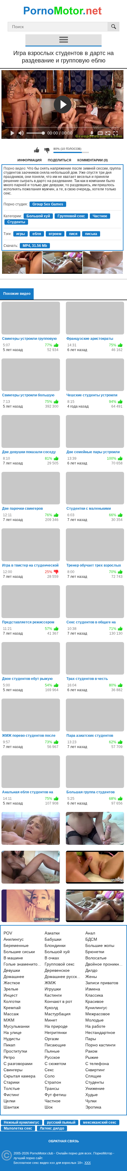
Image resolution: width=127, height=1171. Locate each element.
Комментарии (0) (92, 160)
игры (20, 234)
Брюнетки (94, 951)
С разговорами (18, 1063)
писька (91, 234)
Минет (51, 1020)
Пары (90, 1038)
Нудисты (12, 1038)
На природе (56, 1026)
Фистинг (11, 1094)
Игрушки (53, 989)
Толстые (12, 1088)
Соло (50, 1076)
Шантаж (11, 1107)
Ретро (9, 1057)
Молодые (94, 1020)
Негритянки (56, 1032)
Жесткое (12, 982)
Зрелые (11, 989)
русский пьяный (61, 1122)
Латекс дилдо (52, 1128)
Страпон (53, 1082)
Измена (92, 989)
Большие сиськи (19, 951)
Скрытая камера (19, 1076)
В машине (13, 958)
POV (8, 933)
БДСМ (91, 939)
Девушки (12, 970)
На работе (95, 1026)
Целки (9, 1100)
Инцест (10, 995)
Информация (29, 160)
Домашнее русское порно (70, 976)
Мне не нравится (47, 150)
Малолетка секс (18, 1128)
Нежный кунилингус (21, 1122)
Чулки (91, 1100)
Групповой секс (71, 216)
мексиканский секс (99, 1122)
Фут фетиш (55, 1094)
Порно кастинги (100, 1045)
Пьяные (52, 1051)
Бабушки (53, 939)
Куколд (51, 1007)
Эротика (93, 1107)
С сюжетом (55, 1063)
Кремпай (12, 1007)
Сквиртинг (95, 1069)
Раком (91, 1051)
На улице (13, 1032)
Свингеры (13, 1069)
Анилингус (14, 939)
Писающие (55, 1045)
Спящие (93, 1076)
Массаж (11, 1013)
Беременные (16, 945)
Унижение (95, 1088)
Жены (91, 976)
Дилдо (91, 970)
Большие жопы (99, 945)
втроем (55, 234)
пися (73, 234)
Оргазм (52, 1038)
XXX (87, 1162)
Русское (52, 1057)
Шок (49, 1107)
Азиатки (52, 933)
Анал (90, 933)
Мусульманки (17, 1026)
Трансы (52, 1088)
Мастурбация (58, 1013)
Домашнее (14, 976)
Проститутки (15, 1051)
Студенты (16, 222)
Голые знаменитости (24, 964)
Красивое (94, 1001)
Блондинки (55, 945)
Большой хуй (38, 216)
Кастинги (53, 995)
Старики (11, 1082)
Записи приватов (101, 982)
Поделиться (59, 160)
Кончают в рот (58, 1001)
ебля (36, 234)
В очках (52, 958)
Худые (91, 1094)
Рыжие (91, 1057)
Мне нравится (37, 150)
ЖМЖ (50, 982)
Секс (49, 1069)
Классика (94, 995)
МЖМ (9, 1020)
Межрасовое (97, 1013)
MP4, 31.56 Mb (35, 246)
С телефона (97, 1063)
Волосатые (96, 958)
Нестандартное (100, 1032)
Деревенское (57, 970)
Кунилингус (96, 1007)
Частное (100, 216)
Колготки (12, 1001)
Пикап (9, 1045)
